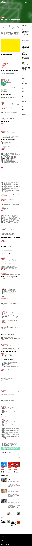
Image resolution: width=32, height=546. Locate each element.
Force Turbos (3, 278)
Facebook (2, 536)
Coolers (23, 88)
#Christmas (13, 452)
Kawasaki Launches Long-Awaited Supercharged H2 (14, 515)
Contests (23, 86)
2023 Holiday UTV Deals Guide (4, 471)
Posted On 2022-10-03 (11, 491)
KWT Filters (2, 305)
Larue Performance (4, 311)
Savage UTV (3, 85)
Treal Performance (4, 329)
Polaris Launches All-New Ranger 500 (4, 521)
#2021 (3, 452)
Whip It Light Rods (3, 269)
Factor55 (2, 336)
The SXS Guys (17, 481)
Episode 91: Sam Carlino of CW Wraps (25, 37)
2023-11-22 (3, 472)
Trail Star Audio (3, 113)
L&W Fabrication (3, 390)
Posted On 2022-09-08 (11, 502)
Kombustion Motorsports (4, 131)
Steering (23, 109)
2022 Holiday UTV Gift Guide (17, 471)
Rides (23, 106)
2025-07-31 (12, 518)
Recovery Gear (4, 64)
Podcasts (23, 99)
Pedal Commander (3, 322)
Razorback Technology (4, 326)
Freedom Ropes (3, 340)
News (3, 469)
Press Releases (24, 101)
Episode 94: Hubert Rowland (26, 29)
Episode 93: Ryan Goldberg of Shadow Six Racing (26, 32)
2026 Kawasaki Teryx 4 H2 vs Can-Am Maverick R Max (26, 53)
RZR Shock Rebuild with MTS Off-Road (14, 490)
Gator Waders (3, 102)
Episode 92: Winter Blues (25, 34)
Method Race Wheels (4, 195)
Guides (3, 17)
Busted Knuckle (3, 96)
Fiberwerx (2, 149)
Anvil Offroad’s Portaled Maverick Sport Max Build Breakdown (13, 500)
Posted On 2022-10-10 (11, 481)
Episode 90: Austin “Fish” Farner (25, 41)
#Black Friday (7, 452)
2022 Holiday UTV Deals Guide (10, 471)
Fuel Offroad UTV (3, 416)
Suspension (3, 66)
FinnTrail (2, 98)
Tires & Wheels (4, 67)
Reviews (23, 104)
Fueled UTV (2, 152)
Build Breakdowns (24, 81)
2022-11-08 (16, 472)
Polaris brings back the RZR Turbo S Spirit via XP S (3, 514)
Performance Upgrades (5, 63)
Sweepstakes (24, 114)
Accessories (23, 78)
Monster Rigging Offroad (4, 344)
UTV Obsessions (3, 228)
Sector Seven (3, 203)
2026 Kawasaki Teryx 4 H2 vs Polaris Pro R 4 (27, 58)
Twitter (2, 540)
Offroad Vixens (3, 108)
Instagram (2, 537)
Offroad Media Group (8, 544)
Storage (23, 111)
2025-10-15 (3, 517)
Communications (24, 83)
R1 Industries (3, 258)
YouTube (2, 539)
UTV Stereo (2, 117)
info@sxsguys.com (7, 449)
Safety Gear (3, 65)
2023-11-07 (12, 526)
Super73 (3, 79)
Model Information (24, 93)
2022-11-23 (9, 472)
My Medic (2, 78)
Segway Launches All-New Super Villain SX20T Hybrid (13, 523)
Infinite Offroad (3, 167)
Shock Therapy (3, 399)
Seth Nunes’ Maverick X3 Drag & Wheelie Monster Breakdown (13, 479)
